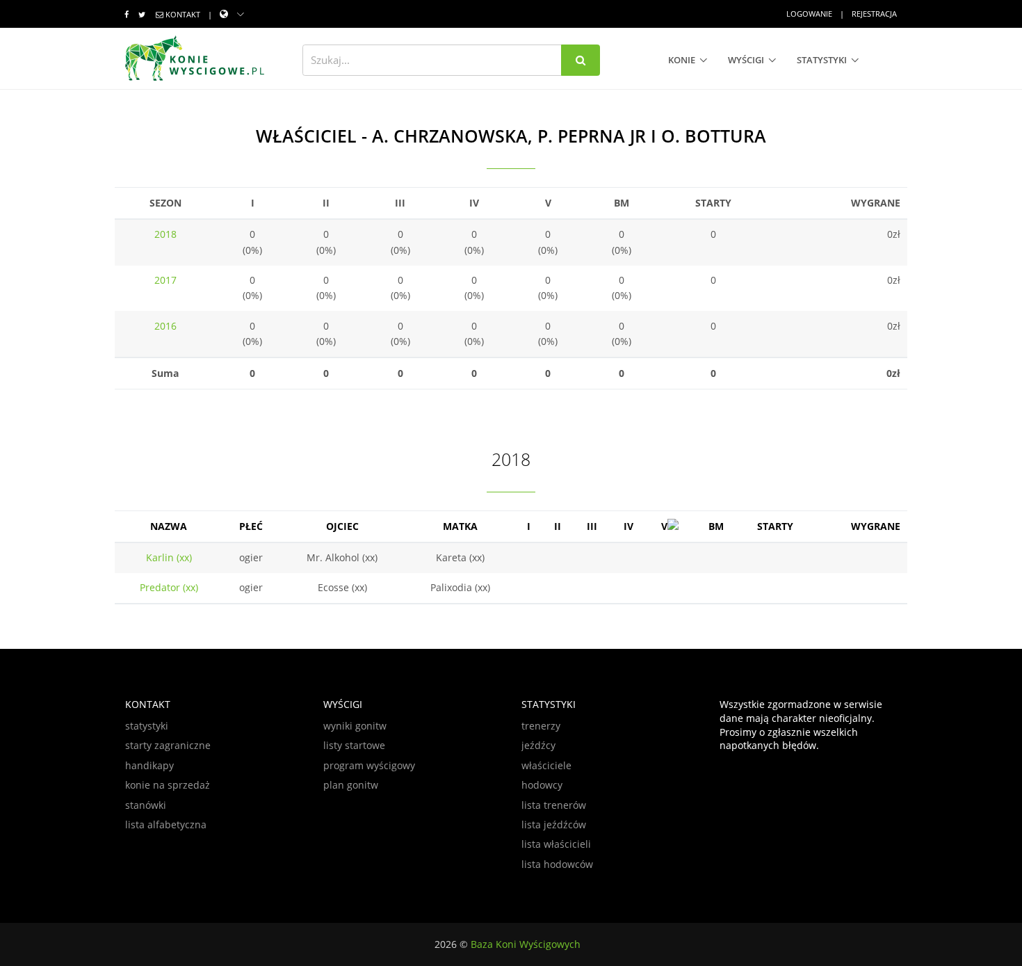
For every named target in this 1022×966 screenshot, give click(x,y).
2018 (165, 234)
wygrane (875, 526)
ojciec (342, 526)
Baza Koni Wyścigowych (526, 944)
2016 (165, 325)
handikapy (149, 765)
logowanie (809, 13)
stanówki (145, 805)
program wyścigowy (369, 765)
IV (628, 526)
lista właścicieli (556, 844)
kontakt (182, 14)
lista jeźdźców (553, 824)
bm (716, 526)
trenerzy (540, 725)
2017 (165, 280)
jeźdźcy (538, 745)
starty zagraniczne (168, 745)
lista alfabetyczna (165, 824)
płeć (251, 526)
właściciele (546, 765)
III (592, 526)
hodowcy (541, 784)
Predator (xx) (169, 587)
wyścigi (746, 60)
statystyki (822, 60)
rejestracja (874, 13)
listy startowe (354, 745)
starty (775, 526)
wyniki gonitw (355, 725)
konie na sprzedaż (167, 784)
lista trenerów (553, 805)
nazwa (168, 526)
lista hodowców (557, 864)
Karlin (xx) (169, 557)
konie (681, 60)
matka (460, 526)
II (557, 526)
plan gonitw (350, 784)
